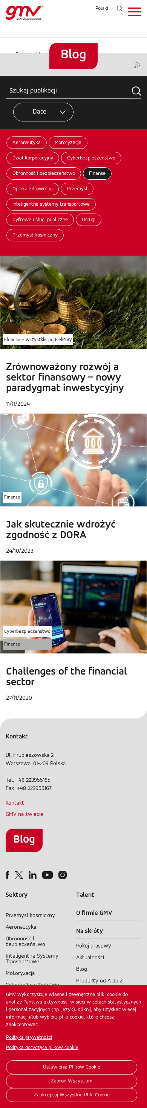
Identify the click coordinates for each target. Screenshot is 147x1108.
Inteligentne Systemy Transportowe (32, 959)
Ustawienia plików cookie (71, 1067)
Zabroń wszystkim (71, 1081)
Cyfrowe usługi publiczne (40, 220)
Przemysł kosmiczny (35, 235)
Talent (85, 895)
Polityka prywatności (29, 1037)
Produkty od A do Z (99, 981)
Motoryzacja (68, 143)
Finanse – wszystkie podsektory (38, 339)
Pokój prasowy (93, 946)
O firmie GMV (94, 913)
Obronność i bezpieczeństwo (43, 173)
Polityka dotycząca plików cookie (42, 1047)
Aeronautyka (26, 143)
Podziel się (79, 101)
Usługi (88, 220)
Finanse (97, 173)
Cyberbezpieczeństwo (91, 158)
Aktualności (90, 958)
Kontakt (15, 803)
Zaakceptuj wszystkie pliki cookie (72, 1095)
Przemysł (77, 189)
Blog (24, 840)
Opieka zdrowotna (32, 189)
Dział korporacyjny (32, 158)
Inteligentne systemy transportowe (51, 204)
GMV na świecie (24, 814)
